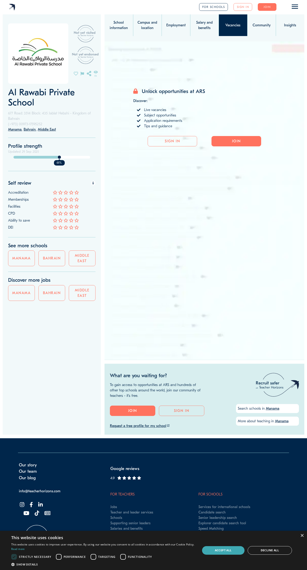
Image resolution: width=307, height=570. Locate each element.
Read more (18, 549)
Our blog (27, 477)
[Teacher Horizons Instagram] (21, 505)
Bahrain (52, 258)
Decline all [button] (270, 550)
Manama (21, 258)
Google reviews (124, 468)
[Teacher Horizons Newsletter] (47, 513)
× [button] (302, 535)
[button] (103, 564)
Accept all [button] (223, 550)
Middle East (82, 258)
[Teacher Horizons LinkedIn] (40, 505)
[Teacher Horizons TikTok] (36, 513)
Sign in (243, 7)
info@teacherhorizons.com (39, 491)
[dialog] (153, 550)
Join (267, 7)
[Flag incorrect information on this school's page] (82, 73)
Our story (28, 465)
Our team (28, 471)
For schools (213, 7)
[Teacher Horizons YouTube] (25, 513)
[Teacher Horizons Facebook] (31, 505)
